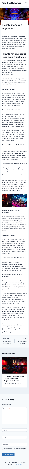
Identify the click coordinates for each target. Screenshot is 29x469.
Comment (6, 409)
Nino (5, 32)
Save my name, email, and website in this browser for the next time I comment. (15, 449)
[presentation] (14, 365)
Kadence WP (18, 464)
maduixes (7, 383)
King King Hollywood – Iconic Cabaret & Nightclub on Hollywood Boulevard (14, 379)
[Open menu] (25, 3)
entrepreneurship (7, 22)
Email (5, 437)
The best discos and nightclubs (6, 341)
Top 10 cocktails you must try (22, 341)
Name (5, 430)
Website (5, 444)
